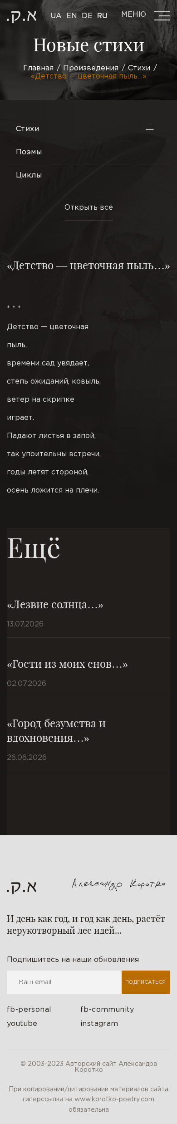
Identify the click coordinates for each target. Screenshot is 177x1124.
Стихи (27, 129)
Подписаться (145, 982)
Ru (102, 16)
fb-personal (29, 1009)
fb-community (107, 1009)
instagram (99, 1023)
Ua (56, 16)
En (71, 16)
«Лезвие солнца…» (55, 604)
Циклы (29, 175)
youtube (22, 1023)
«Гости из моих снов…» (67, 663)
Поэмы (29, 152)
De (87, 16)
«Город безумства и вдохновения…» (56, 729)
